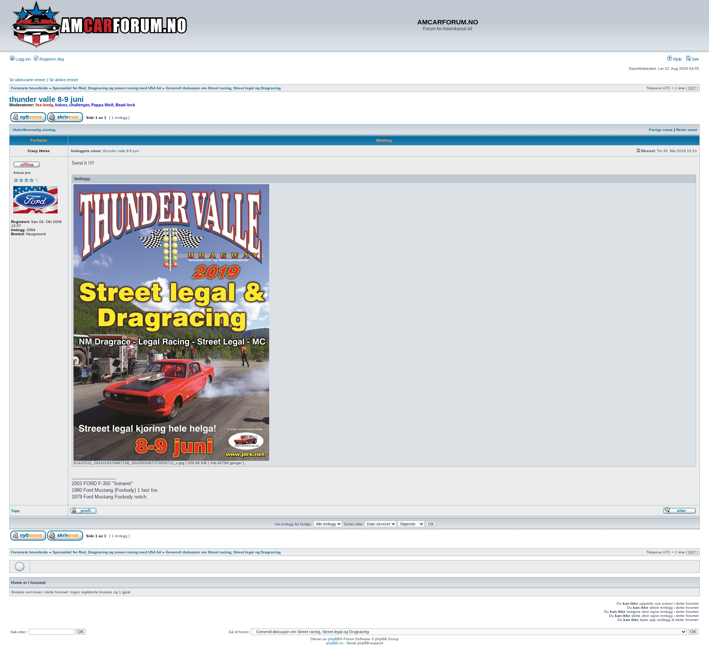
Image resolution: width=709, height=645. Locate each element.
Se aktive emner (63, 80)
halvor (61, 105)
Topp (15, 511)
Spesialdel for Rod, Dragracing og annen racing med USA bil (106, 88)
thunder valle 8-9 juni (46, 99)
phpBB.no (334, 643)
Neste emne (687, 130)
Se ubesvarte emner (27, 80)
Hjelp (677, 59)
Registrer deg (51, 59)
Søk (695, 59)
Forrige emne (661, 130)
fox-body (44, 105)
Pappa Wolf (102, 105)
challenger (79, 105)
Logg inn (22, 59)
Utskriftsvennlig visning (34, 130)
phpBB (334, 639)
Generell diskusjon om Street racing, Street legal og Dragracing (223, 88)
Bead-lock (125, 105)
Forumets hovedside (29, 88)
